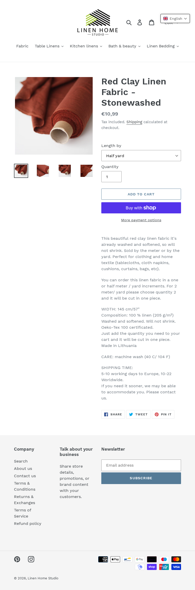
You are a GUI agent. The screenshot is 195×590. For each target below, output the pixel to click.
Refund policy (27, 523)
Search (21, 461)
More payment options (141, 220)
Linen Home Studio (43, 578)
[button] (175, 18)
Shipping (134, 122)
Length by (111, 145)
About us (23, 468)
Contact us (25, 475)
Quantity (110, 166)
